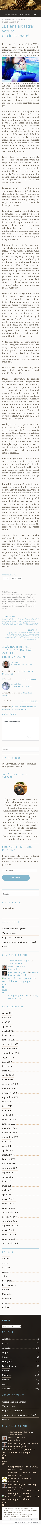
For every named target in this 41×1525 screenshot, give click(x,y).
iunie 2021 (7, 1018)
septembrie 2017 (10, 1172)
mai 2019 (6, 1111)
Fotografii (7, 1281)
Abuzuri (6, 1259)
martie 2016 (8, 1230)
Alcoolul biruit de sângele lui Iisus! (19, 942)
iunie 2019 (7, 1106)
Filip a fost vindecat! (12, 937)
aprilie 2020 (8, 1075)
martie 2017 (7, 1199)
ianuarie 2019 (8, 1124)
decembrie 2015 (10, 1243)
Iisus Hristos (20, 602)
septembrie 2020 (10, 1053)
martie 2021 (8, 1031)
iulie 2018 (6, 1141)
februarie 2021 (9, 1035)
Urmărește (16, 878)
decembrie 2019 (10, 1084)
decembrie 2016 (10, 1212)
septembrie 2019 (10, 1097)
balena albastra (25, 595)
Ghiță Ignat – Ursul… (18, 1473)
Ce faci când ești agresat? (14, 929)
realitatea (26, 606)
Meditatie (7, 1294)
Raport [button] (34, 679)
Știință (5, 1276)
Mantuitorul (18, 606)
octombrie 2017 (9, 1168)
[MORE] (35, 14)
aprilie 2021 (7, 1026)
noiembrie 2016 (10, 1217)
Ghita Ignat (11, 602)
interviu (6, 1290)
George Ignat (23, 599)
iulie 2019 (6, 1102)
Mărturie (6, 1298)
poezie (5, 1303)
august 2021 (7, 1013)
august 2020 (8, 1057)
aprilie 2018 (7, 1150)
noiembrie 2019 (10, 1088)
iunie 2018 (7, 1146)
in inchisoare (29, 602)
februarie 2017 (9, 1203)
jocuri (11, 606)
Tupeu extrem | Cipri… (19, 961)
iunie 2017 (7, 1186)
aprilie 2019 (7, 1115)
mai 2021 (6, 1022)
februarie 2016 (9, 1234)
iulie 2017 (6, 1181)
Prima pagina (11, 14)
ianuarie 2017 (8, 1208)
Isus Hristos (21, 604)
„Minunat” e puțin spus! (19, 981)
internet (14, 604)
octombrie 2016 (9, 1221)
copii (26, 597)
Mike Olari (16, 662)
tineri (33, 606)
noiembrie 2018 (10, 1128)
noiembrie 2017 (9, 1164)
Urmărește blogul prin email (17, 848)
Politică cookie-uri (26, 1516)
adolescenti (15, 595)
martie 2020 (8, 1080)
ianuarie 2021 (8, 1040)
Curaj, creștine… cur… (18, 996)
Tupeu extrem (9, 933)
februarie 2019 (9, 1119)
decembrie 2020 (10, 1044)
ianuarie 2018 (8, 1159)
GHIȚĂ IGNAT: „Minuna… (21, 978)
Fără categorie (9, 1285)
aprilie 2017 (7, 1195)
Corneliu (12, 1478)
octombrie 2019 (9, 1093)
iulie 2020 (7, 1062)
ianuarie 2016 (8, 1239)
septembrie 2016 (10, 1226)
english (5, 1272)
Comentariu (31, 737)
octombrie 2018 (9, 1133)
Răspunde (25, 679)
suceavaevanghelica (18, 972)
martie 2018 (8, 1155)
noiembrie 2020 (10, 1049)
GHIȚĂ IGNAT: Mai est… (20, 1490)
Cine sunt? (25, 14)
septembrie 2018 (10, 1137)
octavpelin (16, 684)
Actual (5, 1263)
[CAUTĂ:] (20, 749)
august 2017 (7, 1177)
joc (27, 604)
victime (4, 608)
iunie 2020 (7, 1066)
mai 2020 (6, 1071)
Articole (6, 1267)
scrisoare (15, 592)
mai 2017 (6, 1190)
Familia (5, 946)
